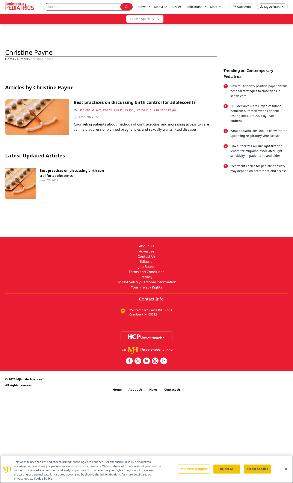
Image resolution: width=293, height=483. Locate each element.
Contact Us (147, 256)
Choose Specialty (142, 19)
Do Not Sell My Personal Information (146, 282)
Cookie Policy (43, 478)
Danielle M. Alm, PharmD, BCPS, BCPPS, (107, 110)
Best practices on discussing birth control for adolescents (72, 173)
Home (9, 59)
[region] (146, 469)
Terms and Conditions (146, 271)
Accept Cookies (257, 469)
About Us (146, 246)
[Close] (286, 469)
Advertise (146, 251)
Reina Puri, (145, 110)
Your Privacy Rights (146, 287)
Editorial (146, 261)
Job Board (146, 266)
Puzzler (176, 7)
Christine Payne (165, 110)
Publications (193, 7)
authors (22, 59)
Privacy (146, 277)
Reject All (227, 469)
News (153, 389)
